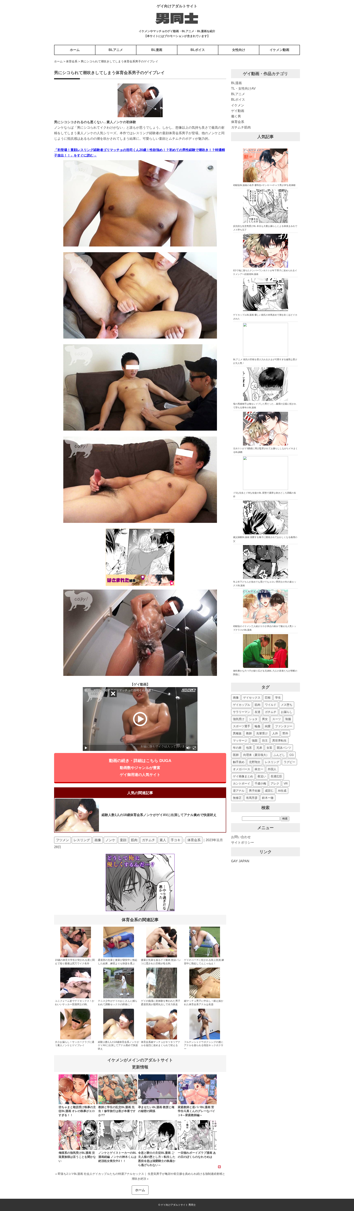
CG (291, 754)
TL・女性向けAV (243, 88)
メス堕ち (286, 704)
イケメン (237, 105)
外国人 (272, 769)
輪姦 (257, 726)
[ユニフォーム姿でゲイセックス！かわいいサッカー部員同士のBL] (75, 997)
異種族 (237, 733)
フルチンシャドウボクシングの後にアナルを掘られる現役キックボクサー (203, 1045)
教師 (249, 733)
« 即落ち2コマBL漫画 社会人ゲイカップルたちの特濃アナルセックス (99, 1173)
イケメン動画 (279, 50)
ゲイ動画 (237, 111)
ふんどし (279, 754)
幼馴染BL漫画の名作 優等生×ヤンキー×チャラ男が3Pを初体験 (264, 185)
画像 (97, 840)
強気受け (238, 719)
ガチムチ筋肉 (241, 127)
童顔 (123, 840)
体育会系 (194, 840)
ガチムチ (148, 840)
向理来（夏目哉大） (256, 754)
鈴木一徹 (267, 797)
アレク (275, 783)
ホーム (75, 50)
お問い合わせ (241, 837)
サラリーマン (241, 712)
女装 (269, 747)
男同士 (177, 17)
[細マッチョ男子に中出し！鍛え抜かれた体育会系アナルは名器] (204, 997)
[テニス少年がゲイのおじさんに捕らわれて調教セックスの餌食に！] (118, 997)
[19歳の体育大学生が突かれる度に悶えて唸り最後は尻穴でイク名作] (75, 956)
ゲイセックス (251, 697)
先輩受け (262, 733)
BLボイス (198, 50)
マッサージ (240, 740)
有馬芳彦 (252, 797)
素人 (163, 840)
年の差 (237, 747)
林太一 (259, 769)
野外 (285, 733)
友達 (257, 712)
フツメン (62, 840)
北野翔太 (254, 762)
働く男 (236, 116)
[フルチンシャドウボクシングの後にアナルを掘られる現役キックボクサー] (204, 1038)
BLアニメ (116, 50)
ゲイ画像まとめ (243, 776)
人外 (275, 733)
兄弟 (259, 747)
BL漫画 (156, 50)
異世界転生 (279, 740)
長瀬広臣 (276, 776)
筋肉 (134, 840)
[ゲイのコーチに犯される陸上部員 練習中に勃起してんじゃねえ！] (204, 956)
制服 (288, 719)
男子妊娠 (254, 790)
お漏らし (286, 712)
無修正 (237, 797)
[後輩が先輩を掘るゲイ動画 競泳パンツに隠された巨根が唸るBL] (161, 956)
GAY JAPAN (240, 861)
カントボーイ (241, 783)
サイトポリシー (242, 842)
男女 (265, 719)
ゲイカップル (241, 704)
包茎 (249, 747)
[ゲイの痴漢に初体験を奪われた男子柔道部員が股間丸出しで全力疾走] (161, 997)
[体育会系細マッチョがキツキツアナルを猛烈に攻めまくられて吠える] (161, 1038)
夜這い (262, 776)
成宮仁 (269, 790)
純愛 (268, 726)
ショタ (253, 719)
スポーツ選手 (241, 726)
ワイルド (270, 704)
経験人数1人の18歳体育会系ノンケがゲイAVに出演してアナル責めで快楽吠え (118, 1045)
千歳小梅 (260, 783)
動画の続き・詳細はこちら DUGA (140, 767)
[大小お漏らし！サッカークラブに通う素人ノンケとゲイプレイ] (75, 1038)
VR (286, 783)
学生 (278, 697)
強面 (255, 740)
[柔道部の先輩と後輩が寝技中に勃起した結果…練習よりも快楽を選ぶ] (118, 956)
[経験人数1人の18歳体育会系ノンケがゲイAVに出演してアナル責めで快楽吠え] (118, 1038)
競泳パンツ (284, 747)
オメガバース (241, 769)
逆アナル (238, 790)
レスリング (82, 840)
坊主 (265, 740)
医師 (236, 754)
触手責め (238, 762)
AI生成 (282, 790)
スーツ (276, 719)
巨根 (268, 697)
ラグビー (289, 762)
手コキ (175, 840)
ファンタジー (283, 726)
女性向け (238, 50)
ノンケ (110, 840)
